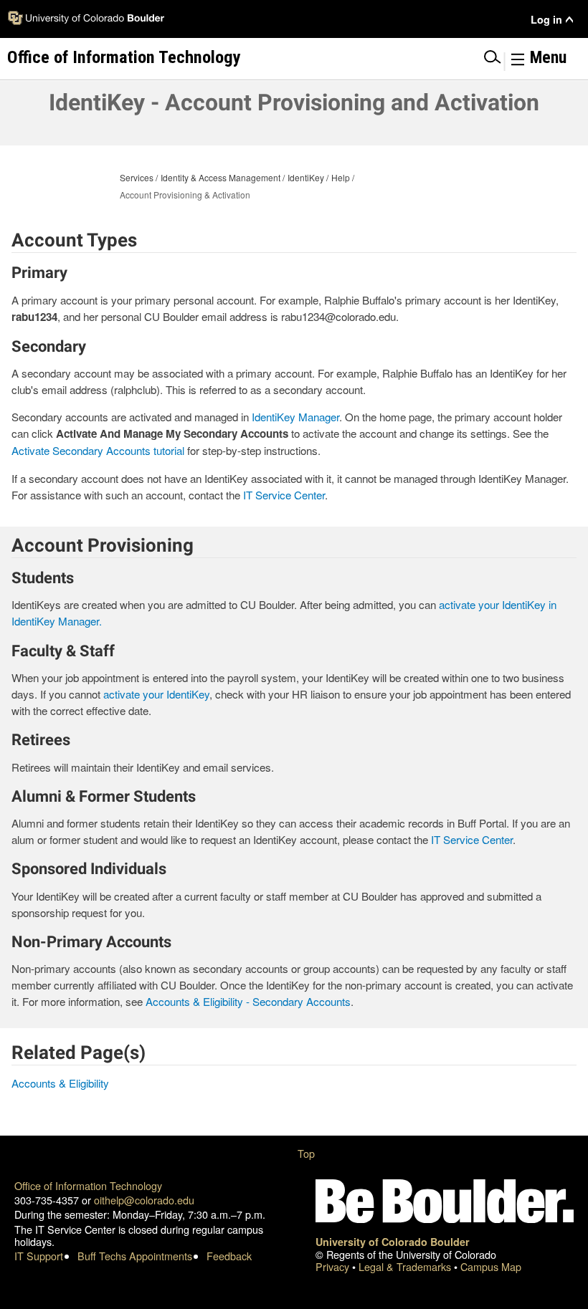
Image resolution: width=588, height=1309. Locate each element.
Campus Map (490, 1266)
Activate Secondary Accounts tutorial (97, 450)
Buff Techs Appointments (134, 1255)
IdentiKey (306, 177)
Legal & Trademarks (406, 1266)
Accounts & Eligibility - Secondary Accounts (248, 1001)
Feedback (229, 1255)
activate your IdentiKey (156, 693)
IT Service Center (284, 494)
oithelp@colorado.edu (144, 1199)
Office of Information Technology (88, 1185)
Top (306, 1153)
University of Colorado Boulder (393, 1241)
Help (340, 177)
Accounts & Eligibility (60, 1082)
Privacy (334, 1266)
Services (136, 177)
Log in (546, 20)
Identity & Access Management (220, 177)
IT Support (38, 1255)
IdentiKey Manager (295, 416)
